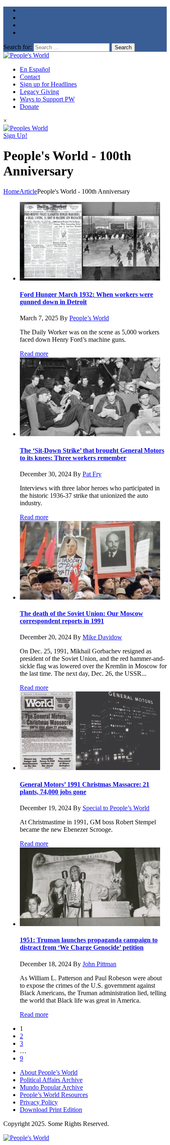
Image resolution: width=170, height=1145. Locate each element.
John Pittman (99, 963)
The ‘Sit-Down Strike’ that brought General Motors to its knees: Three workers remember (92, 454)
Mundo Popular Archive (51, 1087)
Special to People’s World (116, 807)
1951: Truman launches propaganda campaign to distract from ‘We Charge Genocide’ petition (89, 943)
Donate (29, 106)
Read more (34, 353)
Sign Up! (15, 135)
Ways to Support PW (47, 99)
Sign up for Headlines (48, 84)
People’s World (89, 318)
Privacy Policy (39, 1102)
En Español (35, 69)
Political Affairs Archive (51, 1079)
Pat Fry (92, 474)
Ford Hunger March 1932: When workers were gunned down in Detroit (86, 298)
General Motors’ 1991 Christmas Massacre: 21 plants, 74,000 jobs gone (84, 788)
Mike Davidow (102, 637)
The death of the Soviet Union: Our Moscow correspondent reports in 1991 (81, 617)
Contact (30, 76)
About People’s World (49, 1072)
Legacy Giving (39, 91)
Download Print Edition (51, 1109)
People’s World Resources (54, 1094)
